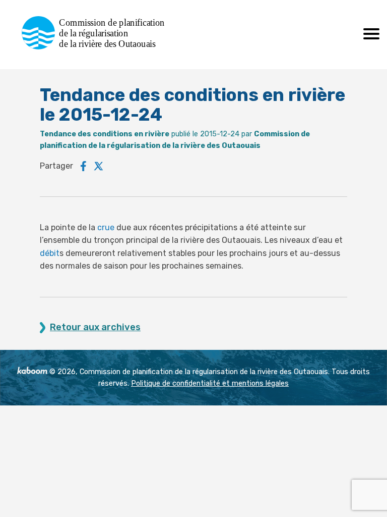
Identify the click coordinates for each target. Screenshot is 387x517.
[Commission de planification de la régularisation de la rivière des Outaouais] (97, 46)
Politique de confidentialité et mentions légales (210, 383)
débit (49, 253)
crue (105, 227)
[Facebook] (83, 166)
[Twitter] (99, 166)
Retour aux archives (95, 327)
